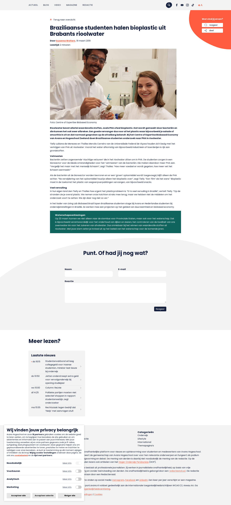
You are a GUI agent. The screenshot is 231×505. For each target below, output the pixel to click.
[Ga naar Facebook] (176, 5)
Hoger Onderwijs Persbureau (134, 462)
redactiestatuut (177, 470)
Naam (68, 269)
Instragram (118, 480)
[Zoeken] (169, 5)
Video (57, 5)
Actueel (33, 5)
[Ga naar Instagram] (187, 5)
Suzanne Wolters (65, 40)
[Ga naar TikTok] (192, 5)
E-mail (122, 269)
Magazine (71, 5)
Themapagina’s (146, 445)
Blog (46, 5)
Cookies (98, 494)
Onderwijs (143, 435)
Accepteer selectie (44, 495)
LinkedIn (143, 480)
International (144, 442)
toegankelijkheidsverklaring (95, 488)
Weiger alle (69, 495)
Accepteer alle (18, 495)
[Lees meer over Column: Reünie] (56, 387)
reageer (213, 25)
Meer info (67, 463)
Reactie (69, 281)
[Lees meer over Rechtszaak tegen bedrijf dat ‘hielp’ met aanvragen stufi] (56, 409)
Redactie (87, 5)
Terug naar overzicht (64, 19)
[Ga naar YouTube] (182, 5)
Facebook (130, 480)
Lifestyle (142, 438)
